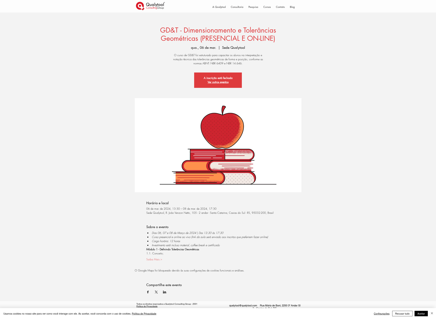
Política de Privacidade (147, 306)
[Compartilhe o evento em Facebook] (148, 292)
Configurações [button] (382, 313)
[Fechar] (432, 313)
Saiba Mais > (154, 259)
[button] (237, 7)
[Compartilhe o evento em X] (156, 292)
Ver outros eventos (218, 82)
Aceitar (421, 313)
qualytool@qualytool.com (243, 305)
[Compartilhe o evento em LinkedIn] (164, 292)
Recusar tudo (402, 313)
